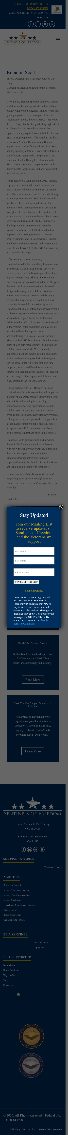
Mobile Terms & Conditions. (31, 621)
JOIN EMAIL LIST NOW (26, 581)
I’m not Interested (34, 590)
